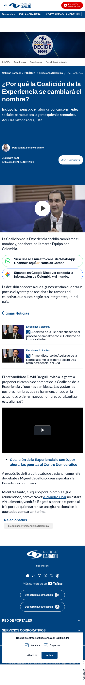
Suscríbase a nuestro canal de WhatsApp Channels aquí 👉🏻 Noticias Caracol (44, 261)
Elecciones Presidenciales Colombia (28, 525)
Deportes (55, 645)
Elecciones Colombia (51, 73)
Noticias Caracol (11, 73)
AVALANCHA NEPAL (30, 14)
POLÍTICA (30, 73)
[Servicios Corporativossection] (79, 630)
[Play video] (42, 208)
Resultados (20, 62)
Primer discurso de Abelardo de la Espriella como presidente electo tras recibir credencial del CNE (51, 359)
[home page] (42, 554)
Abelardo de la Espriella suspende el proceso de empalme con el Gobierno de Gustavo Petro (53, 335)
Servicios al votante (56, 62)
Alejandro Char (54, 497)
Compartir (71, 159)
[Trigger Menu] (5, 5)
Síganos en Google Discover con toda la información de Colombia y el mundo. (43, 274)
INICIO (6, 62)
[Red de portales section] (79, 620)
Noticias (35, 645)
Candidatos (36, 62)
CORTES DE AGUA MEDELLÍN (63, 14)
